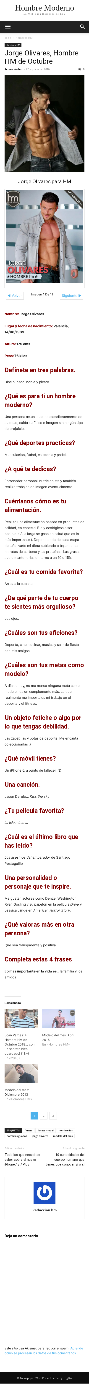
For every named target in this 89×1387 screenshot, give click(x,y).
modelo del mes (63, 1136)
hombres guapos (17, 1136)
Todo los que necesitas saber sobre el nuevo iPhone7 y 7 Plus (22, 1159)
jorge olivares (40, 1136)
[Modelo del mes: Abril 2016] (58, 1018)
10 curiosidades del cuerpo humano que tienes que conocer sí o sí (64, 1159)
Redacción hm (13, 69)
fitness (28, 1130)
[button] (7, 27)
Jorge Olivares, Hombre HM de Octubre (42, 57)
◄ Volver (15, 295)
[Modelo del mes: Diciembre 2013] (21, 1073)
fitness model (45, 1130)
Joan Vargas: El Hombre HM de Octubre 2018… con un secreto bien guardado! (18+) (19, 1044)
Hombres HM (24, 38)
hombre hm (66, 1130)
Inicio (8, 38)
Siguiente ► (71, 295)
